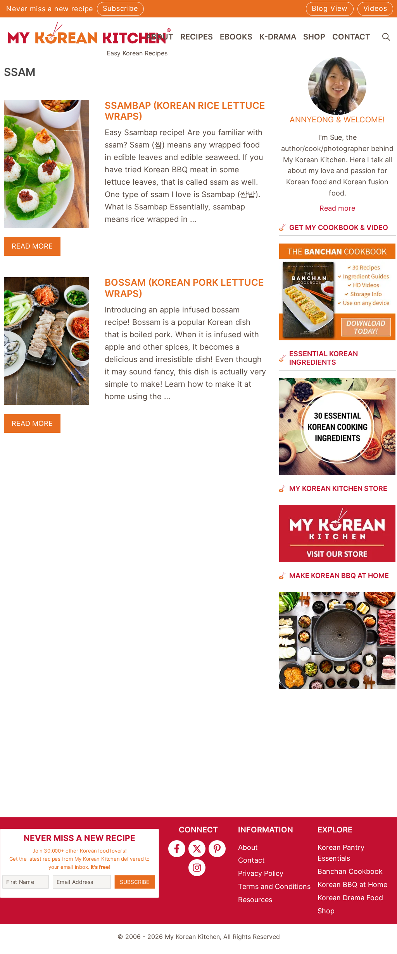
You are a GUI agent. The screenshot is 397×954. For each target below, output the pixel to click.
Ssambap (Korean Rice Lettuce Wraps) (185, 111)
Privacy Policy (260, 873)
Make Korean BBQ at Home (339, 575)
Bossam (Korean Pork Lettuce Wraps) (184, 288)
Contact (351, 36)
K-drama (277, 36)
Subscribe (120, 8)
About (159, 36)
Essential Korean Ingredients (323, 358)
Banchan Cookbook (350, 871)
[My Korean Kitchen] (89, 32)
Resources (255, 900)
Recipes (196, 36)
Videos (375, 8)
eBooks (236, 36)
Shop (314, 36)
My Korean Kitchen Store (338, 488)
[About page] (337, 135)
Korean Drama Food (350, 898)
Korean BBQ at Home (352, 884)
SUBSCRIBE (135, 881)
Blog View (329, 8)
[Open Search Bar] (386, 36)
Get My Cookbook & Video (338, 227)
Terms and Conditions (274, 886)
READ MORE (32, 246)
